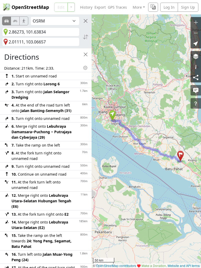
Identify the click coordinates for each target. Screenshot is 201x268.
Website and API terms (184, 265)
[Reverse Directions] (86, 37)
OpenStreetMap (30, 7)
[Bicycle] (15, 20)
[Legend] (196, 67)
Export (100, 7)
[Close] (86, 21)
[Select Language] (153, 7)
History (86, 7)
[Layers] (196, 56)
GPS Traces (117, 7)
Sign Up (188, 7)
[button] (112, 115)
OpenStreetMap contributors (116, 265)
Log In (169, 7)
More (137, 7)
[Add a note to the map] (196, 90)
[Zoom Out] (196, 32)
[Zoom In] (196, 22)
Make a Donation (154, 265)
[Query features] (196, 103)
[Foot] (23, 20)
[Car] (6, 20)
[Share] (196, 77)
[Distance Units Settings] (85, 68)
